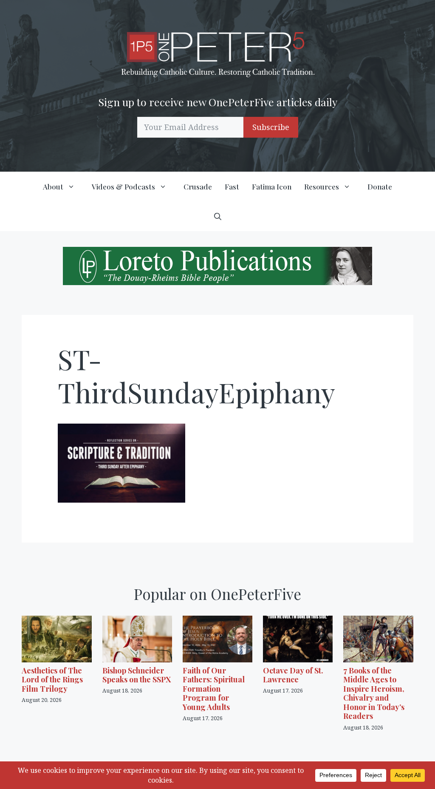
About (53, 186)
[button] (218, 216)
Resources (321, 186)
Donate (379, 186)
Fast (232, 186)
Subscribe (270, 127)
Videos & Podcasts (123, 186)
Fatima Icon (271, 186)
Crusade (198, 186)
